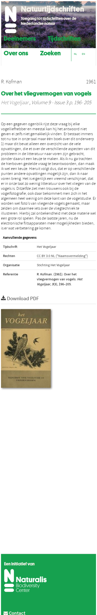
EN (83, 54)
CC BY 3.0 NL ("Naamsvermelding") (62, 256)
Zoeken (50, 52)
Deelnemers (20, 37)
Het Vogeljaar (14, 103)
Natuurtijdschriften (52, 9)
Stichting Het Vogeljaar (53, 265)
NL (75, 54)
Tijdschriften (64, 37)
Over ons (16, 52)
